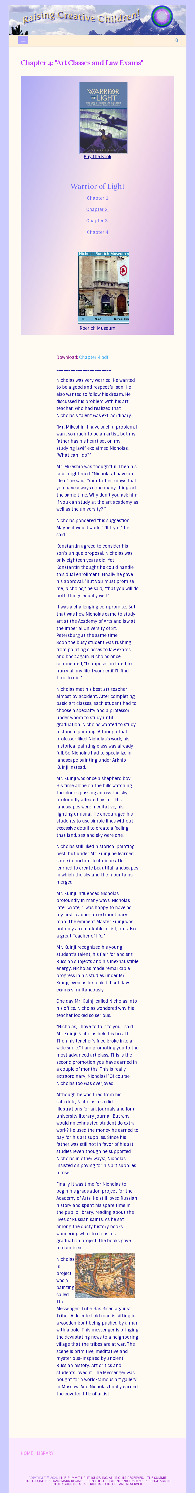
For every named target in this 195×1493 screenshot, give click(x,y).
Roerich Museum (97, 328)
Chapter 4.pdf (93, 357)
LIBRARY (45, 1453)
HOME (27, 1453)
